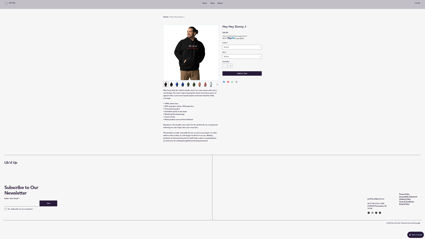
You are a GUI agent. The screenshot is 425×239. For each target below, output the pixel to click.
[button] (418, 3)
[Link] (376, 213)
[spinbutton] (228, 66)
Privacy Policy (404, 194)
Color (225, 43)
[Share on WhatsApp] (232, 82)
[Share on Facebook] (224, 82)
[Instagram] (372, 213)
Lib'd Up (10, 162)
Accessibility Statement (408, 197)
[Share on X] (236, 82)
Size (224, 52)
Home (165, 17)
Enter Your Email (11, 198)
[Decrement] (224, 66)
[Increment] (231, 66)
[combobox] (242, 47)
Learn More (240, 38)
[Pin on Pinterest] (228, 82)
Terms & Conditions (406, 201)
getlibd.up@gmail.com (375, 199)
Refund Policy (404, 204)
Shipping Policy (405, 199)
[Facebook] (368, 213)
